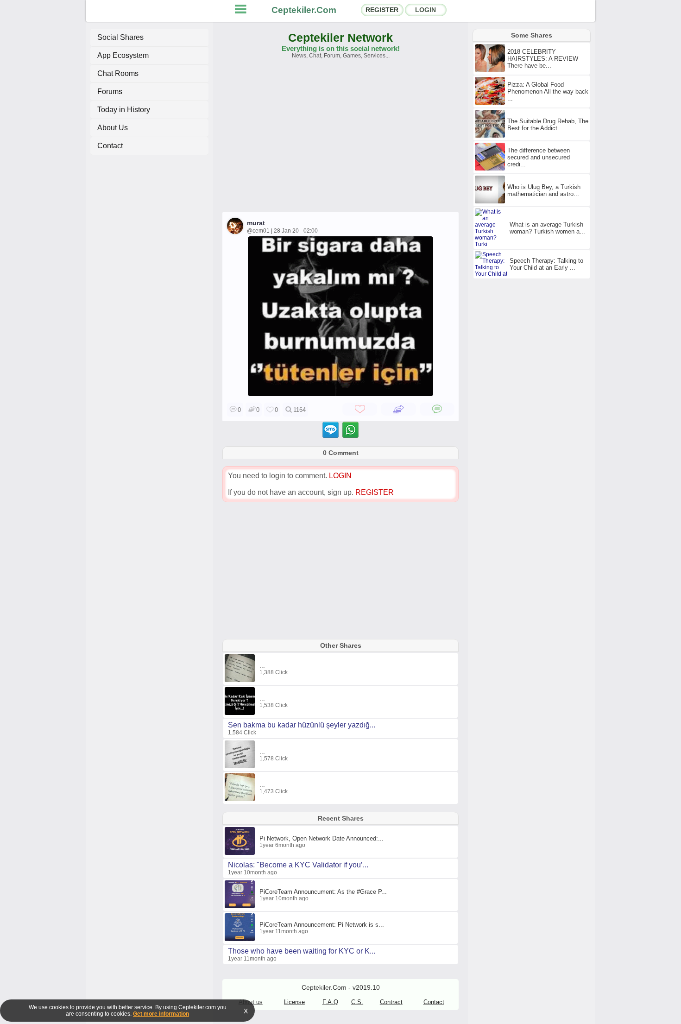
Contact (110, 146)
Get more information (161, 1014)
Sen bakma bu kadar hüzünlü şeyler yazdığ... (301, 725)
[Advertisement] (340, 140)
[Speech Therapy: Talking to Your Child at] (492, 274)
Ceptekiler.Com (303, 10)
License (294, 1002)
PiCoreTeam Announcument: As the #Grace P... (323, 891)
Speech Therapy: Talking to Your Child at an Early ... (546, 264)
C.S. (357, 1002)
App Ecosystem (123, 55)
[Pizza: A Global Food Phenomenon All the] (491, 103)
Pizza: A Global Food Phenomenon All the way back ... (547, 91)
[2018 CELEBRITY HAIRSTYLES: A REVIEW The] (491, 70)
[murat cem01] (340, 394)
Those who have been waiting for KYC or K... (301, 951)
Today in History (123, 110)
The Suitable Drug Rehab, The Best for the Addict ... (547, 125)
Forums (109, 91)
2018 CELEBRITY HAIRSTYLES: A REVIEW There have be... (542, 58)
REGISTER (382, 9)
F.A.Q (330, 1002)
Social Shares (120, 37)
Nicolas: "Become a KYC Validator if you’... (298, 865)
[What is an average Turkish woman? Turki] (492, 244)
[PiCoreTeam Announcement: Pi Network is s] (241, 939)
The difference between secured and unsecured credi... (538, 157)
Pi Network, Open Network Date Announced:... (321, 838)
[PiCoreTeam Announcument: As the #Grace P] (241, 906)
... (262, 665)
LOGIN (425, 9)
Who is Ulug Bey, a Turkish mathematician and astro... (543, 190)
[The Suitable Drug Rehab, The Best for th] (491, 136)
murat (256, 223)
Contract (391, 1002)
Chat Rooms (118, 73)
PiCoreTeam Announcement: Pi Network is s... (321, 924)
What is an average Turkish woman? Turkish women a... (547, 228)
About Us (112, 128)
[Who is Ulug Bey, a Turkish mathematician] (491, 201)
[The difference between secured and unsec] (491, 168)
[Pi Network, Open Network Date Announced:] (241, 853)
